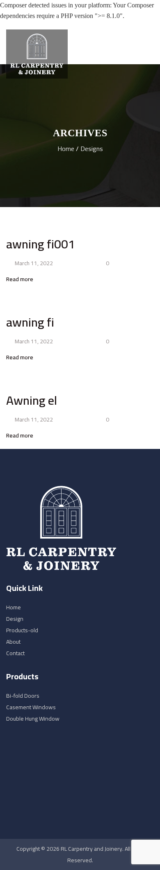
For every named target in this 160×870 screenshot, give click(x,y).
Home (65, 148)
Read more (20, 279)
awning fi (30, 322)
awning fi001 (40, 243)
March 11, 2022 (33, 263)
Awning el (31, 400)
